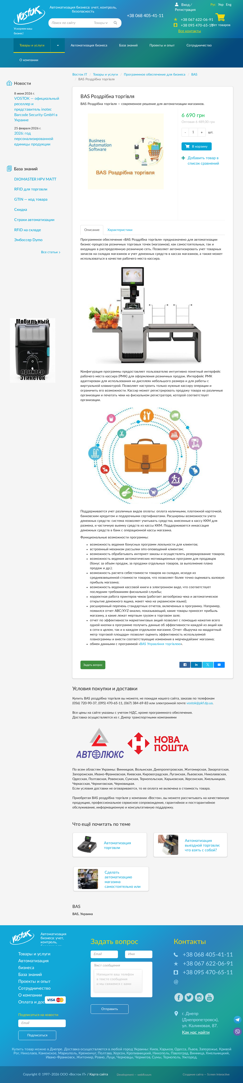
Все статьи (49, 252)
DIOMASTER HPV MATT (35, 179)
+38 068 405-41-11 (208, 955)
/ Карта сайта (97, 1074)
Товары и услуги (31, 45)
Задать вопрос (93, 664)
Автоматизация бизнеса (89, 45)
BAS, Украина (82, 914)
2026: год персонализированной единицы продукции (33, 138)
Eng (228, 4)
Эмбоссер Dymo (28, 240)
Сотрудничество (199, 45)
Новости (22, 83)
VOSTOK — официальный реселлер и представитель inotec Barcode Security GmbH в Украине (36, 109)
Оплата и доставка (37, 1002)
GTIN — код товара (30, 199)
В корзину (199, 146)
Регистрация (185, 10)
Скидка (20, 210)
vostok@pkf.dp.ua (200, 703)
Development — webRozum (134, 1074)
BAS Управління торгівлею (160, 644)
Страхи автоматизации (34, 220)
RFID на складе (27, 230)
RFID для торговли (30, 189)
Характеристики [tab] (119, 230)
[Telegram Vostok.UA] (237, 1019)
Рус (213, 4)
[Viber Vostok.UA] (237, 1031)
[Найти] (115, 23)
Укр (221, 4)
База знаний (128, 45)
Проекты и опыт (162, 45)
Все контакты (189, 31)
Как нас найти (196, 1032)
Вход (185, 5)
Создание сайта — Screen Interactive (206, 1074)
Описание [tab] (91, 230)
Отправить (109, 1009)
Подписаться (37, 1035)
